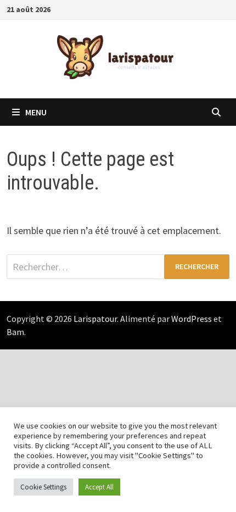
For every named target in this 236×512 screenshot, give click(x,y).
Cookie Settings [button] (43, 487)
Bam (15, 331)
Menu (36, 112)
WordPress (191, 318)
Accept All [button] (99, 487)
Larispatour (95, 318)
